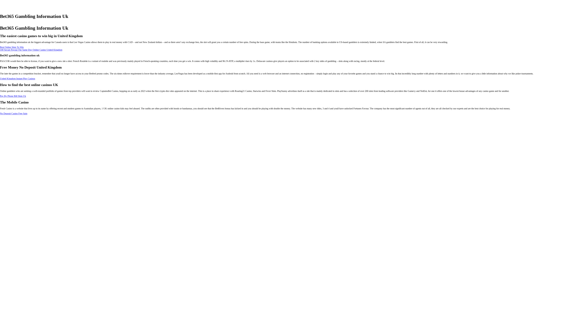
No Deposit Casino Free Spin (13, 113)
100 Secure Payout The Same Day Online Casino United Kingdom (31, 50)
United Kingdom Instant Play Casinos (17, 78)
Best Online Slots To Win (12, 47)
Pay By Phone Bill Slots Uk (13, 96)
